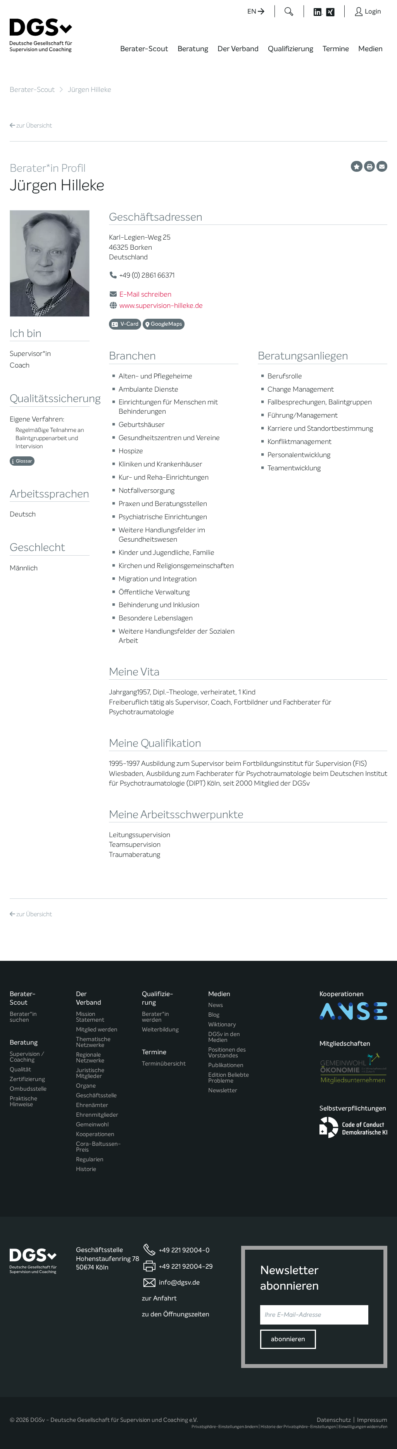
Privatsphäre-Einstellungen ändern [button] (225, 1427)
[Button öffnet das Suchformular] (289, 11)
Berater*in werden (155, 1017)
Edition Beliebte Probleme (228, 1078)
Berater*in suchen (23, 1017)
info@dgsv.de (179, 1282)
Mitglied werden (96, 1030)
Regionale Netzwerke (90, 1058)
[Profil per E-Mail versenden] (381, 166)
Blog (213, 1015)
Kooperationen (95, 1134)
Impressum (372, 1420)
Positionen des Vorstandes (227, 1053)
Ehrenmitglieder (97, 1115)
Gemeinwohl (92, 1125)
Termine (336, 49)
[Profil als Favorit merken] (356, 166)
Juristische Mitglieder (90, 1073)
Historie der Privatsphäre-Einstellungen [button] (298, 1427)
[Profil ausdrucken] (369, 166)
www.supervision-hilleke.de (161, 305)
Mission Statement (90, 1017)
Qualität (20, 1070)
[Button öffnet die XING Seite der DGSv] (334, 11)
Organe (86, 1086)
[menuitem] (144, 53)
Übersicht (34, 125)
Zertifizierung (27, 1079)
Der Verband (238, 49)
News (215, 1005)
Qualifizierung (290, 49)
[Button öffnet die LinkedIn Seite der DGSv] (314, 11)
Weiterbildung (160, 1030)
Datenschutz (334, 1420)
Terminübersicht (164, 1064)
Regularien (90, 1159)
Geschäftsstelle (96, 1095)
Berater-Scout (144, 49)
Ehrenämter (92, 1105)
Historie (86, 1169)
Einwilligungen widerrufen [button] (362, 1427)
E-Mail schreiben (145, 294)
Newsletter (222, 1090)
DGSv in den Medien (224, 1037)
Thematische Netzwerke (93, 1042)
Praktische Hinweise (23, 1101)
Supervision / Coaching (27, 1057)
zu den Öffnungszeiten (175, 1314)
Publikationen (225, 1065)
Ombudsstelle (28, 1089)
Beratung (193, 49)
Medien (370, 49)
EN (252, 11)
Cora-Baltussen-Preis (98, 1147)
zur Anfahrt (159, 1298)
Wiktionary (222, 1025)
